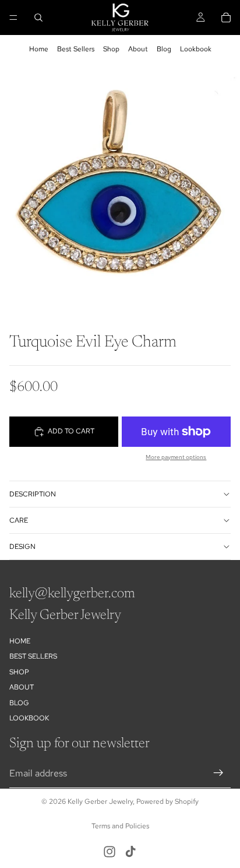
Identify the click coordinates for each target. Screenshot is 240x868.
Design (22, 546)
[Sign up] (218, 773)
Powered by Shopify (167, 801)
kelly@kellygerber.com (72, 594)
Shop (111, 49)
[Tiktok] (130, 852)
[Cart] (226, 17)
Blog (164, 49)
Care (18, 520)
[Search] (38, 17)
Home (38, 49)
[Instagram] (110, 852)
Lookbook (195, 49)
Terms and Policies (120, 826)
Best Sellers (75, 49)
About (138, 49)
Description (32, 494)
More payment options (176, 457)
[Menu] (13, 17)
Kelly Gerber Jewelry (100, 801)
